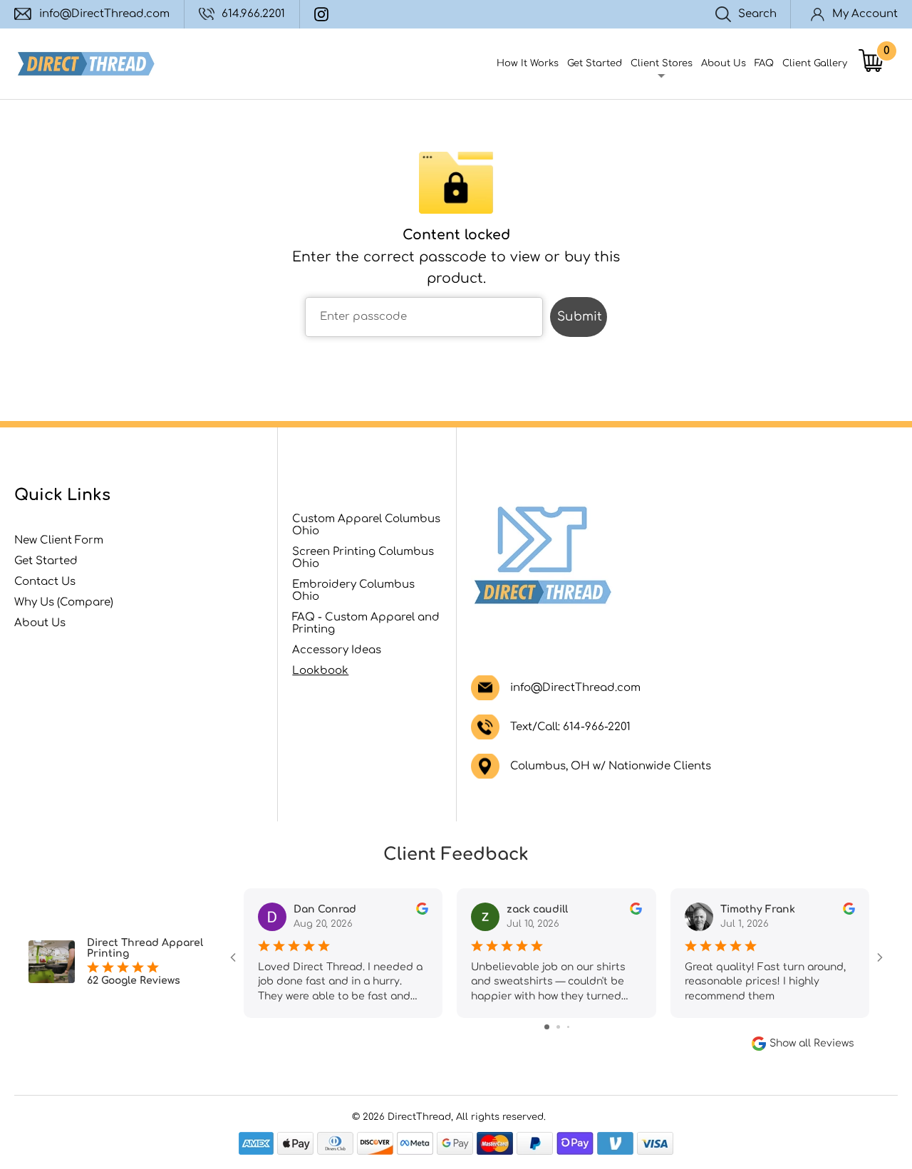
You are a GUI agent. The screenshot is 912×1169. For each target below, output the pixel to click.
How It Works (528, 63)
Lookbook (320, 671)
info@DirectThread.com (104, 14)
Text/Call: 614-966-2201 (570, 727)
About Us (723, 63)
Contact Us (45, 582)
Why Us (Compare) (63, 602)
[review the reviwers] (422, 911)
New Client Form (58, 540)
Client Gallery (814, 63)
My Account (865, 14)
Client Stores (662, 63)
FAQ (764, 63)
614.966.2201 (253, 14)
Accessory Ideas (336, 650)
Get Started (594, 63)
